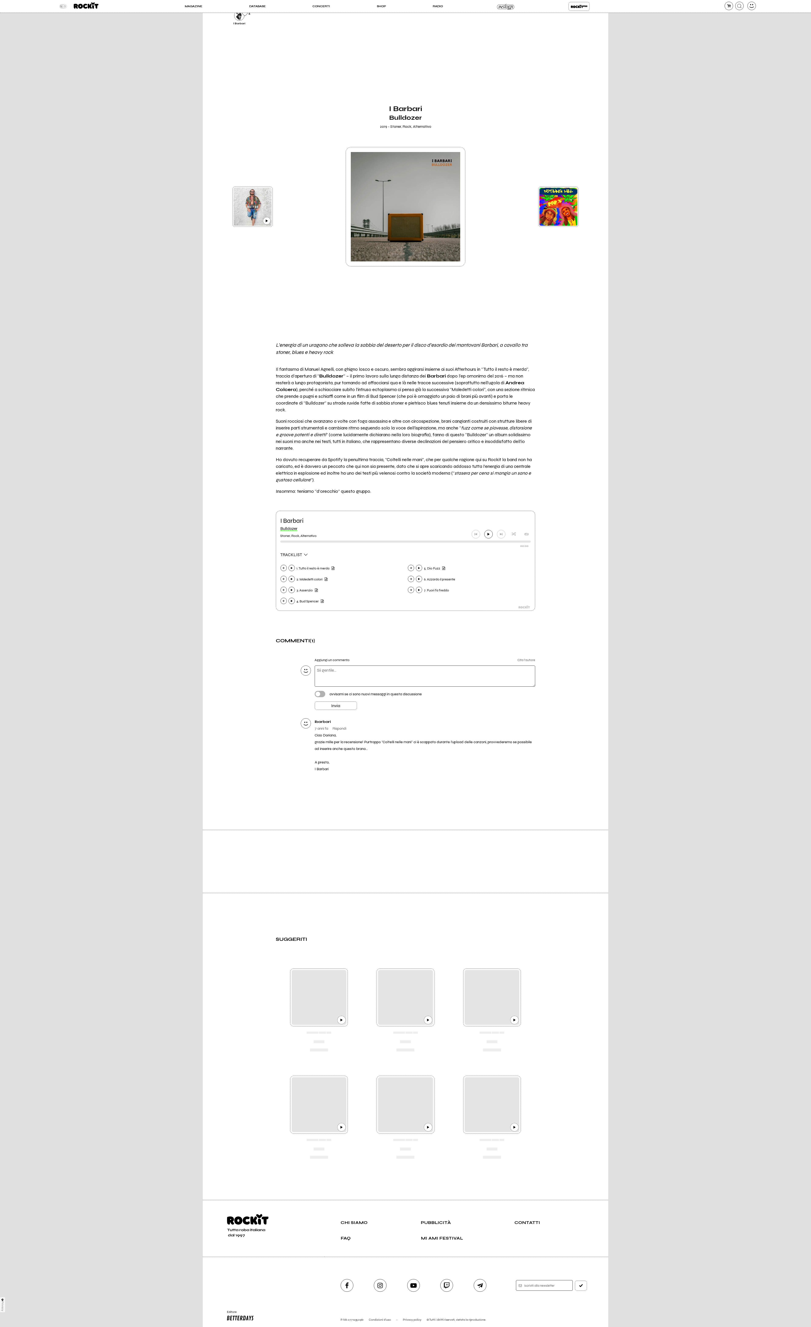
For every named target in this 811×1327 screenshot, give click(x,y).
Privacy (2, 1306)
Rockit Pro (579, 6)
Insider (505, 6)
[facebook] (347, 1285)
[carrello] (729, 6)
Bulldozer (289, 528)
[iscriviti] (581, 1286)
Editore (230, 1313)
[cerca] (739, 6)
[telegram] (480, 1285)
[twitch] (446, 1285)
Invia (335, 705)
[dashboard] (751, 6)
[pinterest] (545, 15)
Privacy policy (412, 1320)
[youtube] (413, 1285)
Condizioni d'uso (380, 1320)
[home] (86, 6)
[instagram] (380, 1285)
